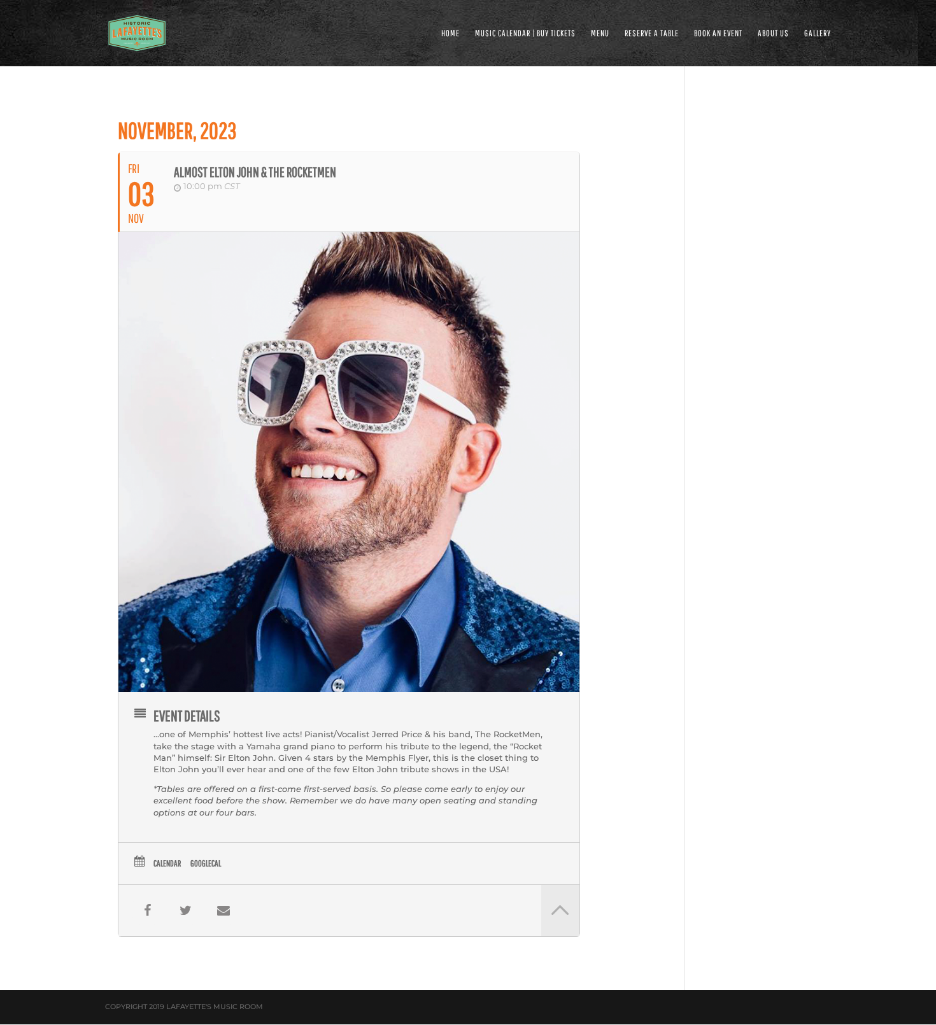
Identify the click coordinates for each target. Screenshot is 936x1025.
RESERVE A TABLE (652, 33)
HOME (450, 33)
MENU (600, 33)
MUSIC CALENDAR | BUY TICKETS (525, 33)
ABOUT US (773, 33)
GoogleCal (205, 863)
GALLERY (817, 33)
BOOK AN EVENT (718, 33)
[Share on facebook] (147, 910)
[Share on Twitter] (185, 910)
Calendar (167, 863)
